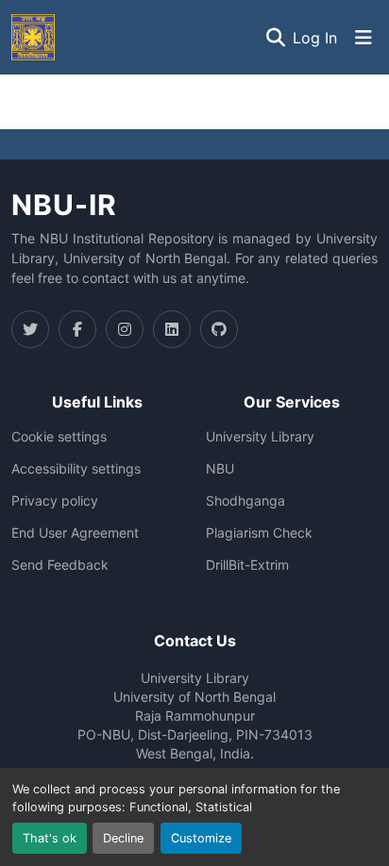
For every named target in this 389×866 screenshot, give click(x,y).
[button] (33, 37)
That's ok (49, 838)
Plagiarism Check (259, 533)
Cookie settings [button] (59, 436)
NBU (220, 468)
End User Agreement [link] (75, 533)
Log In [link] (315, 37)
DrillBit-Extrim (247, 565)
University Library (260, 436)
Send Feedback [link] (60, 565)
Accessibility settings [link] (76, 468)
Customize (201, 838)
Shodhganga (245, 501)
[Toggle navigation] (363, 38)
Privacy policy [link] (54, 501)
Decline (123, 838)
